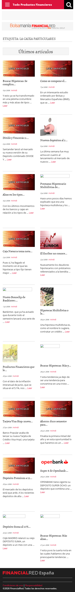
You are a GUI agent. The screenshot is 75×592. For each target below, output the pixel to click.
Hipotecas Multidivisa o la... (54, 312)
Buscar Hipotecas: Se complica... (15, 82)
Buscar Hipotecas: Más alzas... (53, 537)
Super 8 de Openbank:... (54, 470)
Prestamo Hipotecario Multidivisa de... (53, 185)
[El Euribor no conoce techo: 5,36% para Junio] (51, 240)
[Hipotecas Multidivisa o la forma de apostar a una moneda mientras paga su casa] (47, 296)
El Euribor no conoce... (53, 253)
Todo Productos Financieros (32, 4)
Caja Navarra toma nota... (17, 251)
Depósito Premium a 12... (17, 478)
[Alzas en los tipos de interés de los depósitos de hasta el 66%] (19, 182)
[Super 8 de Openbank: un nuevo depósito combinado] (56, 462)
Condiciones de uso (13, 585)
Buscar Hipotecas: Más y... (55, 365)
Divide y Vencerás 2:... (16, 138)
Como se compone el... (53, 81)
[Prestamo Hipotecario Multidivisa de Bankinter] (55, 176)
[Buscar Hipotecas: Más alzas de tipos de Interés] (50, 522)
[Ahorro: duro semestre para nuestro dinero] (56, 409)
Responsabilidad (33, 585)
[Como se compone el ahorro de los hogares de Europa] (56, 68)
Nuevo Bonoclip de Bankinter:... (14, 298)
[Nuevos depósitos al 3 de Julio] (48, 126)
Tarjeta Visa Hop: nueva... (18, 421)
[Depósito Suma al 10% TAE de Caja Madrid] (14, 518)
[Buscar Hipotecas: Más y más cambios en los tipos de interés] (50, 352)
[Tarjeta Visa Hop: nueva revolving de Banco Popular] (19, 409)
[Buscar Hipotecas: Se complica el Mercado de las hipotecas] (19, 68)
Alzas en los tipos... (14, 194)
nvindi (14, 90)
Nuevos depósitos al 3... (54, 140)
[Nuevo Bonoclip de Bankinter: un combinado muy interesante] (17, 290)
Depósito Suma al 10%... (17, 526)
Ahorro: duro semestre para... (53, 423)
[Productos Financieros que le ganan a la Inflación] (10, 353)
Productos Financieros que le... (18, 368)
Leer (5, 105)
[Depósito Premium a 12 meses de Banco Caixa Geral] (19, 465)
